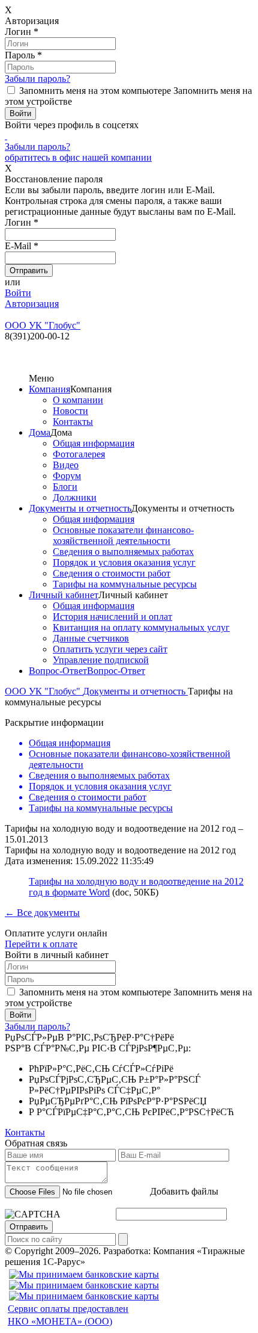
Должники (75, 497)
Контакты (73, 421)
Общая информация (93, 443)
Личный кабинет (63, 595)
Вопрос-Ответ (58, 671)
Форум (67, 476)
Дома (39, 432)
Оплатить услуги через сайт (110, 649)
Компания (49, 389)
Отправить (29, 1226)
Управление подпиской (101, 660)
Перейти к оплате (41, 944)
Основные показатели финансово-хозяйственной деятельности (123, 535)
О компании (78, 400)
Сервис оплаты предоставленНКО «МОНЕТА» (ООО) (68, 1315)
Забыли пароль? (37, 78)
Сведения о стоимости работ (111, 573)
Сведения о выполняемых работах (123, 551)
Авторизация (32, 303)
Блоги (65, 486)
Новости (70, 411)
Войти (18, 293)
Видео (66, 465)
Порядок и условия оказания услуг (124, 562)
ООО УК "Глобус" (44, 691)
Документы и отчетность (80, 508)
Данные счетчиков (91, 638)
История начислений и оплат (112, 616)
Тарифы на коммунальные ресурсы (125, 584)
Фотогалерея (79, 454)
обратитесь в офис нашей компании (78, 157)
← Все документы (42, 913)
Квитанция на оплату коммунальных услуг (141, 627)
